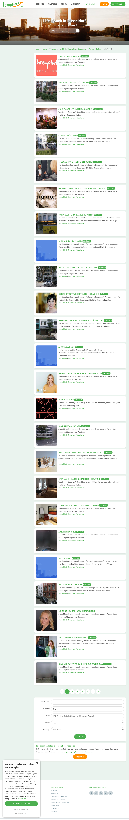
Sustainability (55, 809)
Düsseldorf (62, 65)
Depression (54, 799)
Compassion (55, 796)
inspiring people (70, 752)
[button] (21, 813)
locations (89, 752)
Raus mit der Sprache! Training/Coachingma (80, 664)
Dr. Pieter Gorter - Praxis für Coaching (78, 268)
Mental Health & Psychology (60, 802)
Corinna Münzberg (67, 135)
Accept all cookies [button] (21, 803)
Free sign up (118, 4)
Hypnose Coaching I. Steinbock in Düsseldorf (80, 320)
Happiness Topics (57, 788)
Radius (47, 723)
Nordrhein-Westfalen (76, 65)
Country (46, 709)
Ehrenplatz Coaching (69, 56)
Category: (46, 729)
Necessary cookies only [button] (21, 809)
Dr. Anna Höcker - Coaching (72, 611)
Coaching (54, 812)
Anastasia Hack (66, 347)
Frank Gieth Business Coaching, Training (78, 505)
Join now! (80, 757)
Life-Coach (84, 56)
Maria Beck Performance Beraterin (75, 215)
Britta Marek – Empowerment (73, 637)
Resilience (54, 793)
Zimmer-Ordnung (66, 532)
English (92, 4)
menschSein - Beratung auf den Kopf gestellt (81, 452)
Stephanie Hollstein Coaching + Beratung (79, 479)
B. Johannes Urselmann (70, 241)
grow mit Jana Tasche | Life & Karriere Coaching (82, 188)
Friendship (54, 790)
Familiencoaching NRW (69, 426)
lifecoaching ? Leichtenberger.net (75, 162)
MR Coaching (64, 558)
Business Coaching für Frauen (73, 83)
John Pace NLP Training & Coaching (76, 109)
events (60, 752)
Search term (45, 702)
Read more (22, 799)
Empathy (64, 796)
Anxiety (62, 799)
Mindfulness (55, 806)
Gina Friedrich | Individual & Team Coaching (80, 373)
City (48, 716)
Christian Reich (66, 400)
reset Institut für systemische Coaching (79, 294)
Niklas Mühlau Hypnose (70, 585)
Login (104, 4)
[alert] (21, 788)
